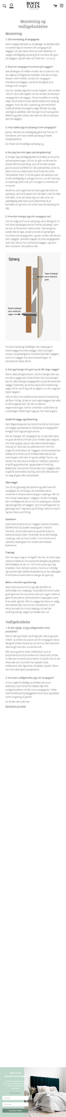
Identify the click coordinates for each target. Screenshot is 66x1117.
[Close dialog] (64, 1069)
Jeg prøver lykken (15, 1110)
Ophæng (50, 58)
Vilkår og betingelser (15, 1093)
